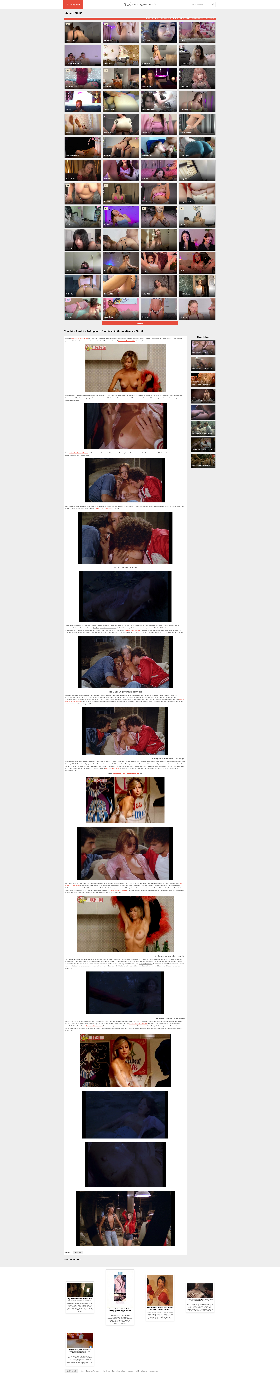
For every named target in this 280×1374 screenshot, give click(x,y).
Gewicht (194, 18)
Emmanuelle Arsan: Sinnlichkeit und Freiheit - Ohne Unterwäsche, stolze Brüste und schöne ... (120, 1310)
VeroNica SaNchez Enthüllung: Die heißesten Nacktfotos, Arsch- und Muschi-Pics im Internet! (80, 1351)
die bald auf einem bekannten (138, 1024)
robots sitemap (153, 1371)
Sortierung (201, 18)
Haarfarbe (176, 18)
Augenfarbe (168, 18)
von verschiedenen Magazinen (120, 890)
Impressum (131, 1371)
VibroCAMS (77, 1252)
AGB (137, 1371)
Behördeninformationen (93, 1371)
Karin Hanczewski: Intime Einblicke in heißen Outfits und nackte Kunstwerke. (80, 1299)
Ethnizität (157, 18)
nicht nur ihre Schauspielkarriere (78, 453)
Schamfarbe (183, 18)
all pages (144, 1371)
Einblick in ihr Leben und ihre (126, 341)
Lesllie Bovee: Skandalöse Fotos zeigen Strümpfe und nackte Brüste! (200, 1300)
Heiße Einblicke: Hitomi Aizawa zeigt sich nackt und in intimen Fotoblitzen (160, 1308)
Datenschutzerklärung (118, 1371)
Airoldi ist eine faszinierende (79, 338)
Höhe (189, 18)
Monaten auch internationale (94, 1026)
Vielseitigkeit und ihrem (112, 768)
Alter (162, 18)
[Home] (140, 4)
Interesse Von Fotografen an (126, 774)
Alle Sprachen (149, 18)
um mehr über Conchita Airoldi (104, 508)
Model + (140, 323)
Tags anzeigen (209, 18)
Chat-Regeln (106, 1371)
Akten (82, 1371)
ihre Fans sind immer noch (132, 630)
